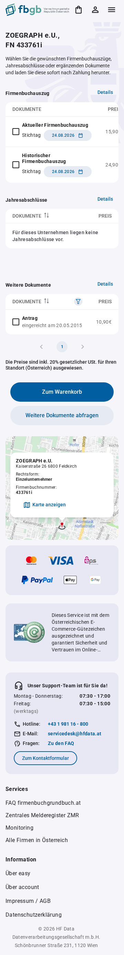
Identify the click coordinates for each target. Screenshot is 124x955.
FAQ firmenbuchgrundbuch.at (43, 803)
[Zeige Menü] (111, 10)
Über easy (18, 873)
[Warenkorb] (78, 10)
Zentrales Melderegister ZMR (42, 815)
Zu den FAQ (61, 743)
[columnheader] (42, 216)
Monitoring (19, 827)
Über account (22, 887)
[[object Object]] (78, 301)
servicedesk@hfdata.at (74, 733)
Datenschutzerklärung (34, 914)
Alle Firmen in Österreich (37, 840)
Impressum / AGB (28, 901)
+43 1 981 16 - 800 (68, 724)
